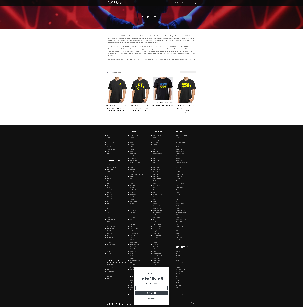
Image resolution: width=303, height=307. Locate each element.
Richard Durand (157, 256)
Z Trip (177, 235)
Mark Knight (156, 167)
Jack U (132, 262)
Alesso (108, 180)
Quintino (155, 249)
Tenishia (178, 169)
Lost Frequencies (157, 153)
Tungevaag (110, 267)
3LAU (108, 165)
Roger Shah (156, 262)
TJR (177, 185)
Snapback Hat (179, 2)
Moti (154, 192)
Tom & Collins (110, 271)
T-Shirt (170, 2)
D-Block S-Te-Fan (135, 162)
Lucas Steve (156, 156)
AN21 (108, 187)
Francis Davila (134, 233)
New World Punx (157, 206)
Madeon (155, 158)
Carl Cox (109, 251)
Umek (177, 201)
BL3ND (109, 230)
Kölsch (132, 294)
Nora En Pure (179, 271)
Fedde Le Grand (134, 215)
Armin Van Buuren (112, 205)
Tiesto (177, 181)
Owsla (154, 219)
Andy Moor (110, 194)
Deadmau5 (133, 165)
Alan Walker (110, 178)
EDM (131, 208)
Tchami (178, 165)
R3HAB (155, 251)
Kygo (154, 149)
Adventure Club (111, 174)
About (108, 135)
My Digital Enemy (158, 194)
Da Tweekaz (133, 158)
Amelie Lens (179, 260)
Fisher (131, 226)
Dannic (132, 151)
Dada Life (132, 149)
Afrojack (109, 176)
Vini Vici (178, 258)
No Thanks (151, 298)
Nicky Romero (157, 208)
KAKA (131, 285)
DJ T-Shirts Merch (115, 3)
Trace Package (111, 149)
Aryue (108, 278)
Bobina (109, 235)
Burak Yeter (179, 287)
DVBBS (132, 203)
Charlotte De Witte (135, 135)
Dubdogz (178, 285)
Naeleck (132, 287)
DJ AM (131, 183)
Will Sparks (179, 217)
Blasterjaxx (110, 233)
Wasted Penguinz (181, 212)
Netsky (155, 203)
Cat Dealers (179, 294)
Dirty (131, 178)
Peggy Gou (156, 233)
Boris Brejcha (179, 274)
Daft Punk (132, 147)
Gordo (177, 253)
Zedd (177, 233)
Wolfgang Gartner (181, 219)
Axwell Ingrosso (111, 219)
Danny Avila (133, 153)
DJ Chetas (133, 185)
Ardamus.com (115, 2)
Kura (154, 147)
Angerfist (109, 196)
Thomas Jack (179, 176)
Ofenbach (109, 274)
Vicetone (178, 206)
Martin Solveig (157, 178)
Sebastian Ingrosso (181, 135)
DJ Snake (132, 192)
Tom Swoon (179, 190)
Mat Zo (155, 183)
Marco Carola (156, 165)
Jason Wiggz (133, 265)
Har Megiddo (133, 251)
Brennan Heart (111, 244)
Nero (154, 199)
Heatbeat (132, 256)
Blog (187, 2)
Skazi (177, 144)
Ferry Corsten (133, 221)
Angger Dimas (111, 199)
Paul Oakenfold (157, 226)
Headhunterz (133, 253)
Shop (111, 72)
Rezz (177, 276)
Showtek (178, 140)
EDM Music (133, 210)
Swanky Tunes (180, 160)
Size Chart (109, 147)
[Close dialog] (167, 269)
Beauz (177, 292)
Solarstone (179, 149)
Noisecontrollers (157, 210)
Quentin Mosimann (158, 246)
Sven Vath (179, 158)
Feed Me (132, 217)
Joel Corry (179, 265)
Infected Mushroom (135, 260)
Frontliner (132, 235)
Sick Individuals (180, 142)
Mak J (154, 162)
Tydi (177, 199)
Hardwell (132, 249)
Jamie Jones (179, 262)
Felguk (132, 219)
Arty (108, 208)
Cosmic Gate (133, 144)
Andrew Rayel (110, 190)
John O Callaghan (158, 135)
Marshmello (156, 174)
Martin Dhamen (157, 176)
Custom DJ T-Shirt (112, 142)
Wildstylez (179, 215)
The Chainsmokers (181, 171)
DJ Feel (132, 187)
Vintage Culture (180, 210)
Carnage (109, 253)
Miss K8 (155, 187)
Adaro (108, 171)
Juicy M (155, 137)
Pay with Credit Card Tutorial (115, 140)
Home (163, 2)
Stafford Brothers (180, 151)
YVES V (178, 228)
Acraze (108, 269)
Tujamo (178, 196)
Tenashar (178, 167)
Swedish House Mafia (182, 162)
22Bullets (109, 276)
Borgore (109, 242)
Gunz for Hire (133, 246)
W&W (177, 224)
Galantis (132, 240)
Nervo (154, 201)
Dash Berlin (133, 156)
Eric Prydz (132, 212)
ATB (108, 212)
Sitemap (109, 153)
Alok (108, 183)
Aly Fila (109, 185)
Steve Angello (180, 153)
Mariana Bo (179, 267)
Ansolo (108, 201)
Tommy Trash (179, 187)
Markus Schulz (157, 169)
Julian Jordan (179, 290)
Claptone (132, 140)
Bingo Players (110, 228)
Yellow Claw (179, 226)
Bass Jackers (110, 224)
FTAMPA (132, 237)
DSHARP (132, 196)
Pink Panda (156, 237)
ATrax (108, 215)
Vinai (177, 208)
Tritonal (178, 194)
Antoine (109, 203)
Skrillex (178, 147)
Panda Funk (156, 221)
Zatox (177, 231)
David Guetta (133, 160)
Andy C (109, 192)
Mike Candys (156, 185)
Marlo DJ (155, 171)
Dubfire (132, 199)
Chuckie (132, 137)
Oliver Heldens (157, 212)
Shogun (178, 137)
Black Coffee (179, 255)
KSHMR (155, 144)
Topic (177, 278)
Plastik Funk (110, 264)
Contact (109, 137)
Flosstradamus (134, 228)
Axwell (108, 221)
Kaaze (177, 280)
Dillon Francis (133, 171)
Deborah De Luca (181, 269)
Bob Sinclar (110, 237)
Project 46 (155, 242)
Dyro (131, 206)
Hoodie (132, 258)
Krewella (155, 142)
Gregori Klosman (134, 244)
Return (108, 144)
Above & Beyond (111, 167)
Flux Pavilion (133, 231)
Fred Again (179, 237)
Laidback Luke (157, 151)
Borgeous (109, 240)
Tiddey (178, 178)
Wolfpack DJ (179, 221)
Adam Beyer (110, 169)
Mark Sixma (179, 240)
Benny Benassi (111, 226)
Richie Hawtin (157, 258)
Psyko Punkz (156, 244)
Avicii (108, 217)
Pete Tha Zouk (157, 235)
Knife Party (156, 140)
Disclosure (133, 181)
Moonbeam (156, 190)
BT (107, 246)
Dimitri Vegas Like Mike (136, 174)
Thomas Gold (179, 174)
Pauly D (155, 231)
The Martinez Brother (182, 283)
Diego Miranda (134, 169)
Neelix (154, 196)
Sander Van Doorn (158, 265)
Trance (178, 192)
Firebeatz (132, 224)
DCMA (108, 151)
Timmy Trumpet (180, 183)
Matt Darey (156, 181)
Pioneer (155, 240)
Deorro (132, 167)
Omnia (154, 215)
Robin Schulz (156, 260)
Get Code (151, 293)
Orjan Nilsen (156, 217)
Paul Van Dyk (156, 228)
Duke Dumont (133, 201)
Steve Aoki (179, 156)
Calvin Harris (110, 249)
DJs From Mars (134, 190)
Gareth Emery (133, 242)
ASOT (108, 210)
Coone (131, 142)
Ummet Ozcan (180, 203)
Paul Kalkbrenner (157, 224)
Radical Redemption (158, 253)
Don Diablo (133, 194)
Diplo (131, 176)
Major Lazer (156, 160)
